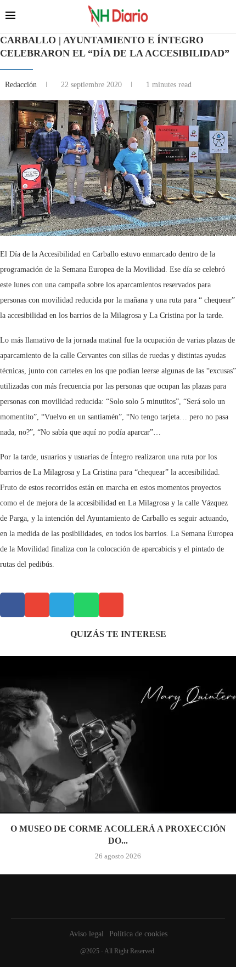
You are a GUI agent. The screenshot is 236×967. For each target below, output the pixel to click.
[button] (12, 605)
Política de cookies (138, 934)
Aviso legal (86, 934)
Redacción (22, 85)
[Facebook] (115, 896)
